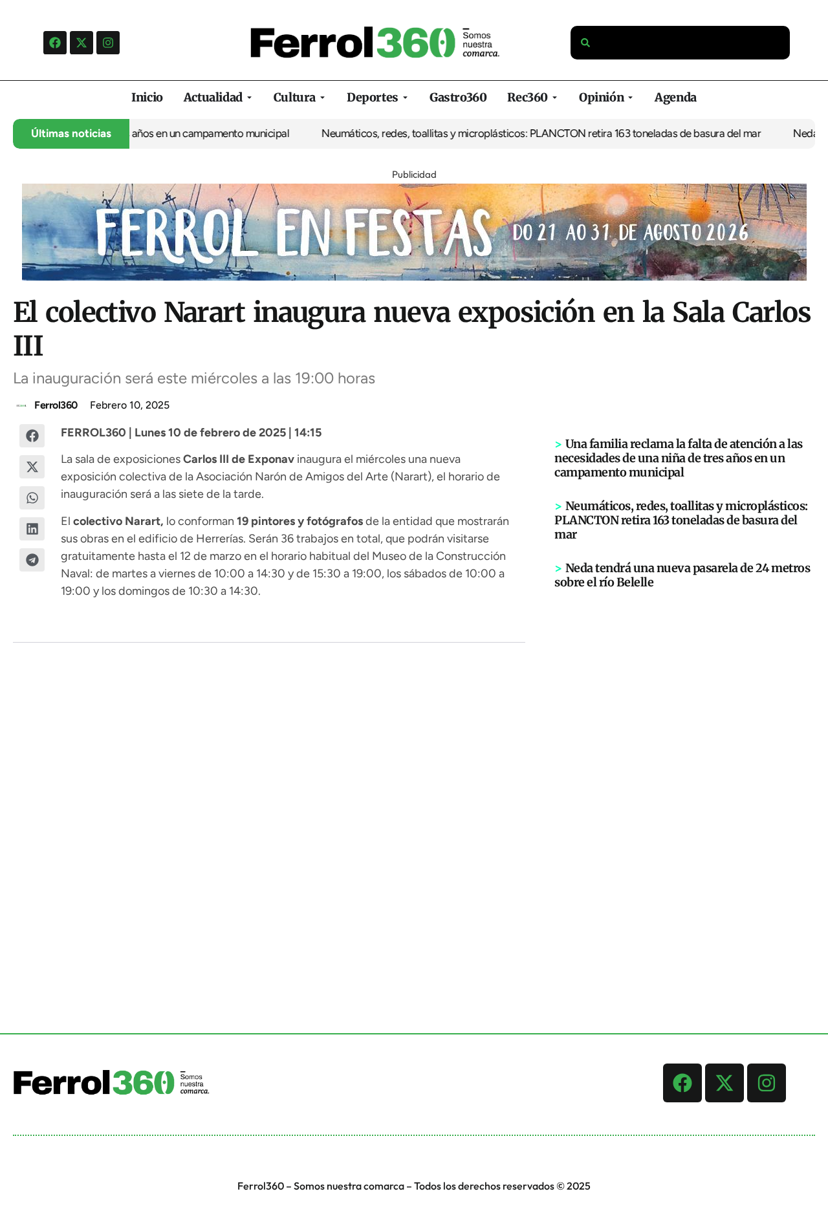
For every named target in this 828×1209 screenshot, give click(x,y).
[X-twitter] (81, 42)
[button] (32, 435)
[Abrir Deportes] (405, 97)
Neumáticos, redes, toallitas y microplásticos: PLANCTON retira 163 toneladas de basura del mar (525, 133)
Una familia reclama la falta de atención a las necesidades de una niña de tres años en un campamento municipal (678, 458)
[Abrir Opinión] (630, 97)
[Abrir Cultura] (322, 97)
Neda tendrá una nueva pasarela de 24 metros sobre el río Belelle (682, 575)
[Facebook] (55, 42)
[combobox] (680, 42)
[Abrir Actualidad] (249, 97)
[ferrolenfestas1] (414, 276)
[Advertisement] (685, 790)
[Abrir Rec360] (554, 97)
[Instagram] (108, 42)
